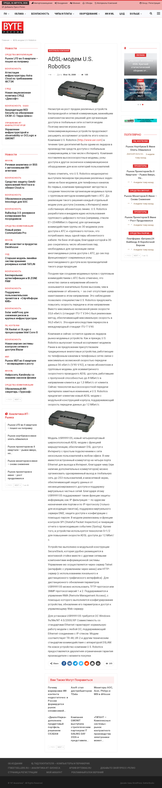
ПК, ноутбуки (12, 325)
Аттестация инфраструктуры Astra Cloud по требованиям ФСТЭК (18, 77)
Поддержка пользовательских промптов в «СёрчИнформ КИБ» (21, 297)
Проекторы (140, 166)
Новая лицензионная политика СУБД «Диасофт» (18, 95)
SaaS (25, 106)
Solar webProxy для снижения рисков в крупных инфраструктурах (21, 315)
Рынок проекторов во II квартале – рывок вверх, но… (22, 450)
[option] (140, 78)
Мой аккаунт (54, 772)
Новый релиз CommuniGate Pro (15, 231)
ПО (5, 13)
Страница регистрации (22, 772)
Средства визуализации (18, 55)
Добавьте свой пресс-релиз (117, 768)
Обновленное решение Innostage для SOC (19, 200)
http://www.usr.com (90, 140)
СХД (7, 254)
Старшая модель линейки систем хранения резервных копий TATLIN (21, 261)
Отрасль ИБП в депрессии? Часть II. (140, 94)
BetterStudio (148, 783)
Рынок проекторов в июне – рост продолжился (20, 475)
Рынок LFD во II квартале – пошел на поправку (21, 60)
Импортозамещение (43, 3)
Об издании (15, 763)
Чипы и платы (63, 13)
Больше (135, 13)
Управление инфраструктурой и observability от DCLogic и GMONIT (20, 134)
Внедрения (62, 3)
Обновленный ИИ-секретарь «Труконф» (18, 390)
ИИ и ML (109, 13)
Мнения (76, 3)
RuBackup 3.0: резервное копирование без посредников (20, 215)
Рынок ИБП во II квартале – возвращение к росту (20, 362)
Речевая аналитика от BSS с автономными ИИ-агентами (21, 167)
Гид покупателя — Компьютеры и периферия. (62, 763)
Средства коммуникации (19, 226)
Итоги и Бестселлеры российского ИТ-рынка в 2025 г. (140, 67)
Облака (19, 13)
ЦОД (122, 13)
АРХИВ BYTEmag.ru (80, 768)
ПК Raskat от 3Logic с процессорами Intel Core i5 (21, 331)
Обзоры (88, 3)
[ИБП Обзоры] (140, 120)
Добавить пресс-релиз (14, 7)
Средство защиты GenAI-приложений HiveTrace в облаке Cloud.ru (20, 184)
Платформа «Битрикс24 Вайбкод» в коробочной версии (140, 242)
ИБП (7, 357)
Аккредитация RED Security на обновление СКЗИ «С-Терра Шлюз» (19, 112)
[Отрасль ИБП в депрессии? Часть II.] (140, 90)
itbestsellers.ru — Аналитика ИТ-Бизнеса (34, 768)
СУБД (8, 89)
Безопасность (40, 13)
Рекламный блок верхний (87, 772)
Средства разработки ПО (141, 233)
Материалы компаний (107, 3)
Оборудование (88, 13)
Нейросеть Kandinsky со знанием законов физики (20, 376)
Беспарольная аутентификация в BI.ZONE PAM (21, 278)
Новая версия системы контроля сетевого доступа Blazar (19, 346)
